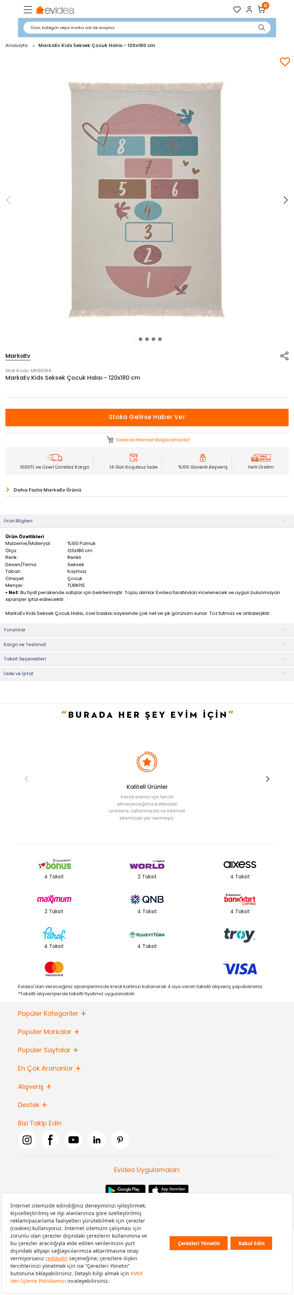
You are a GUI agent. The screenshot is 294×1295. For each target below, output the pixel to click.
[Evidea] (54, 9)
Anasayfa (17, 45)
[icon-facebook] (50, 1140)
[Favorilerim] (237, 9)
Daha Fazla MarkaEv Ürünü (47, 490)
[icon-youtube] (73, 1140)
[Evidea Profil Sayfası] (249, 9)
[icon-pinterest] (120, 1140)
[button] (134, 339)
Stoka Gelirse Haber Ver (147, 417)
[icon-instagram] (27, 1140)
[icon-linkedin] (97, 1140)
